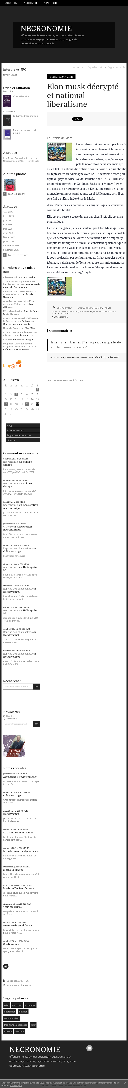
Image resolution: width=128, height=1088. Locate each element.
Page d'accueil (95, 67)
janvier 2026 (9, 241)
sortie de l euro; (61, 313)
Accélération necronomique (19, 776)
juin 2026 (7, 220)
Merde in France (13, 869)
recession (17, 1004)
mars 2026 (8, 233)
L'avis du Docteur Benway (18, 888)
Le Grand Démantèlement (18, 832)
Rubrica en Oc (25, 335)
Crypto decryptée (116, 67)
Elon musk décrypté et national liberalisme (82, 96)
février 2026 (9, 237)
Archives (30, 3)
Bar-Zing (30, 328)
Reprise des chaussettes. (17, 548)
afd (76, 311)
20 (27, 404)
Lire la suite (33, 160)
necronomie (10, 461)
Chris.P (7, 526)
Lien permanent (65, 307)
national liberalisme (104, 311)
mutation (23, 1011)
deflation (19, 1031)
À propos (50, 3)
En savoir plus (16, 1085)
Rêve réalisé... (10, 277)
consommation (11, 1018)
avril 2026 (7, 228)
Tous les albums (17, 193)
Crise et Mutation (15, 430)
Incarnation (29, 277)
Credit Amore (11, 944)
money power (66, 311)
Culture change (12, 551)
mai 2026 (7, 224)
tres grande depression (16, 1024)
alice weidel (86, 311)
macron (8, 1031)
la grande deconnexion (19, 435)
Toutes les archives (18, 255)
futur (33, 1024)
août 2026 (8, 212)
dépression (10, 1011)
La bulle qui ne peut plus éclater (21, 851)
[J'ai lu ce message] (124, 1082)
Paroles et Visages (23, 339)
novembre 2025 (11, 249)
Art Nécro (78, 67)
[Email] (5, 966)
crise (6, 1004)
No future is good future (17, 925)
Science (11, 440)
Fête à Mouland (11, 311)
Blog (9, 425)
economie (30, 1004)
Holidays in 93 (11, 592)
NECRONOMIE (46, 29)
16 (5, 404)
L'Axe (6, 339)
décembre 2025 (11, 245)
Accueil (11, 3)
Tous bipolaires (12, 907)
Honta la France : (12, 328)
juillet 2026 (8, 216)
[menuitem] (12, 3)
